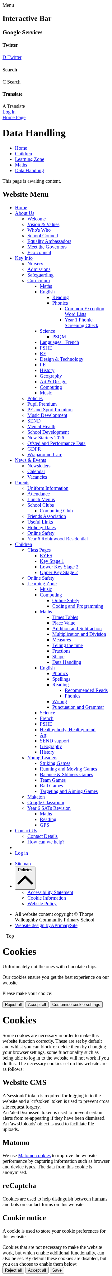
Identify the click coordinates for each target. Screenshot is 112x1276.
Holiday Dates (41, 527)
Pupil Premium (42, 404)
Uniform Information (47, 488)
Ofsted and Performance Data (56, 443)
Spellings (61, 679)
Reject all (13, 1004)
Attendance (38, 493)
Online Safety (40, 533)
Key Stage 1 (52, 561)
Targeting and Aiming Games (69, 791)
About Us (24, 213)
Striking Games (55, 763)
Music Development (47, 415)
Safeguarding (40, 275)
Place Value (63, 623)
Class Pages (39, 550)
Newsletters (38, 465)
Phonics (60, 303)
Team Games (53, 780)
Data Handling (29, 170)
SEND (34, 420)
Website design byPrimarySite (46, 925)
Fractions (61, 651)
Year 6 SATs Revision (49, 808)
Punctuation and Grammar (78, 707)
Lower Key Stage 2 (59, 566)
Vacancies (37, 477)
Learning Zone (29, 159)
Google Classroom (45, 802)
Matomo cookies (34, 1155)
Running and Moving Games (68, 768)
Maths (21, 164)
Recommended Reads (86, 690)
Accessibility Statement (50, 892)
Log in (9, 111)
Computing (51, 387)
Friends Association (46, 516)
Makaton (36, 797)
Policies (35, 398)
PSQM (59, 336)
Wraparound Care (44, 454)
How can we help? (45, 841)
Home (21, 148)
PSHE (46, 347)
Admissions (38, 269)
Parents (22, 482)
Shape (58, 656)
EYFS (46, 555)
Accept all (37, 1004)
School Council (42, 235)
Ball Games (51, 785)
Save (57, 1270)
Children (23, 153)
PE (43, 364)
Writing (59, 701)
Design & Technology (61, 359)
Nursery (35, 263)
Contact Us (26, 830)
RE (43, 353)
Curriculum (38, 280)
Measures (61, 639)
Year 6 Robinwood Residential (57, 538)
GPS (44, 825)
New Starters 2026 (45, 437)
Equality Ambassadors (49, 241)
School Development (48, 432)
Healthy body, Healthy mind (68, 729)
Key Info (24, 258)
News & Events (30, 460)
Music (46, 392)
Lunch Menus (41, 499)
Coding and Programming (77, 606)
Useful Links (40, 521)
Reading (60, 297)
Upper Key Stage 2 (59, 572)
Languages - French (59, 342)
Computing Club (56, 510)
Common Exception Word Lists (84, 311)
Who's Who (39, 230)
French (47, 718)
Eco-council (39, 252)
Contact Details (42, 836)
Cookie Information (46, 898)
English (47, 291)
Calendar (36, 471)
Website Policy (42, 903)
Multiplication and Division (79, 634)
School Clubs (40, 505)
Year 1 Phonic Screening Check (81, 322)
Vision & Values (43, 224)
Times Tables (65, 617)
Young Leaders (42, 757)
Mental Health (41, 426)
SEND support (54, 740)
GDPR (34, 449)
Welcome (36, 218)
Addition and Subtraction (77, 628)
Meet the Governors (47, 246)
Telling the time (67, 645)
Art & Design (53, 381)
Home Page (14, 117)
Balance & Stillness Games (66, 774)
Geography (51, 376)
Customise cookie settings (76, 1004)
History (47, 370)
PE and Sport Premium (49, 409)
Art (43, 735)
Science (47, 331)
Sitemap (23, 863)
